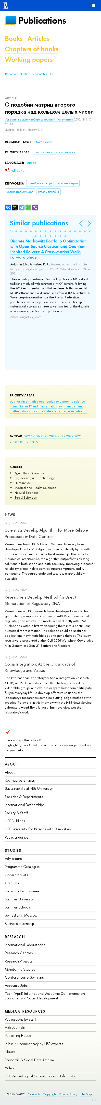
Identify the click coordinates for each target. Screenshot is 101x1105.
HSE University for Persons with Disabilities (38, 829)
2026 (36, 436)
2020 (13, 442)
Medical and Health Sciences (35, 487)
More (39, 442)
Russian (31, 163)
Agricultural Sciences (29, 473)
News (10, 514)
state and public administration (65, 411)
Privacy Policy (68, 1094)
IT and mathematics (43, 406)
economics (47, 401)
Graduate (12, 883)
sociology (36, 411)
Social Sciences (25, 497)
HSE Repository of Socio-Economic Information (41, 1076)
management (73, 406)
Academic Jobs (16, 985)
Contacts (34, 1094)
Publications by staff (21, 1019)
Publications (42, 20)
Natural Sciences (26, 492)
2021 (78, 436)
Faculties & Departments (24, 796)
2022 (69, 436)
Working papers (29, 59)
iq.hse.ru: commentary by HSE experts (34, 1043)
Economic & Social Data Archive (29, 1060)
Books (14, 38)
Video (9, 1068)
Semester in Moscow (21, 915)
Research (15, 936)
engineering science (70, 401)
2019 (21, 442)
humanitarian (19, 406)
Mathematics (44, 142)
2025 (44, 436)
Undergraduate (16, 875)
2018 (30, 442)
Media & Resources (25, 1011)
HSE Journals (15, 1027)
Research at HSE (43, 74)
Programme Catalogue (22, 866)
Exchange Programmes (22, 891)
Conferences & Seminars (24, 977)
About (12, 764)
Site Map (86, 1094)
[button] (11, 231)
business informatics (24, 401)
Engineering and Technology (34, 478)
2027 (28, 436)
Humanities (22, 483)
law (60, 406)
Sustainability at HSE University (29, 788)
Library (10, 1052)
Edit (94, 1100)
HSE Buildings (15, 821)
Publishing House (18, 1035)
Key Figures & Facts (20, 780)
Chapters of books (31, 49)
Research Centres (19, 953)
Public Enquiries (16, 837)
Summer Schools (18, 907)
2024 (53, 436)
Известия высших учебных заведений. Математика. (39, 119)
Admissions (13, 858)
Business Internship (19, 923)
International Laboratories (25, 944)
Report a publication (17, 74)
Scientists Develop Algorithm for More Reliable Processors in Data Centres (46, 533)
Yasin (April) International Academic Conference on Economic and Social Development (45, 995)
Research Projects (18, 961)
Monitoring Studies (20, 969)
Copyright (50, 1094)
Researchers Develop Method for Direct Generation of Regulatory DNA (40, 600)
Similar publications (39, 223)
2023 (61, 436)
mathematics (19, 411)
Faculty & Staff (16, 812)
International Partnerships (24, 804)
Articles (38, 38)
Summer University (19, 899)
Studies (13, 850)
